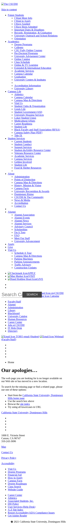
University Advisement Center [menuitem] (29, 56)
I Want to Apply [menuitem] (22, 21)
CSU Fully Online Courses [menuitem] (28, 50)
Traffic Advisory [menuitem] (22, 264)
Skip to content (9, 9)
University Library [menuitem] (23, 88)
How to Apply (15, 477)
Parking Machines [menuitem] (23, 258)
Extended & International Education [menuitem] (32, 68)
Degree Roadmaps (17, 483)
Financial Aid (15, 474)
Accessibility (7, 463)
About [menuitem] (11, 173)
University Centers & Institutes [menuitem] (30, 79)
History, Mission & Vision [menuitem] (27, 185)
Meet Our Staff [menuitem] (22, 238)
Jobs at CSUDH (16, 325)
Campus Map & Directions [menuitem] (28, 100)
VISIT (31, 276)
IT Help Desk (15, 328)
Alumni (12, 304)
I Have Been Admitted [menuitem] (25, 26)
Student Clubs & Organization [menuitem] (29, 106)
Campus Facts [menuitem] (21, 188)
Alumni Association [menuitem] (24, 214)
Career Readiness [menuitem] (23, 123)
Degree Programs (17, 472)
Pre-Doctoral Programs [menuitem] (26, 53)
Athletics (12, 498)
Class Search (14, 486)
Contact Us (7, 452)
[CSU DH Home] (9, 4)
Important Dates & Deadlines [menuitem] (29, 29)
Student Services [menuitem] (16, 138)
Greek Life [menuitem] (20, 109)
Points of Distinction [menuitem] (24, 179)
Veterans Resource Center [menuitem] (27, 153)
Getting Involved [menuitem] (23, 162)
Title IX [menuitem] (18, 135)
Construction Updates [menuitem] (25, 267)
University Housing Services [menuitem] (29, 115)
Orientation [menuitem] (20, 38)
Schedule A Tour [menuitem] (23, 253)
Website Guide (15, 489)
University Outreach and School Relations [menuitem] (36, 35)
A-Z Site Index (15, 509)
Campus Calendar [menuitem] (23, 73)
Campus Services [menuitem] (23, 159)
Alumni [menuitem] (12, 211)
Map (3, 446)
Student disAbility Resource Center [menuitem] (32, 150)
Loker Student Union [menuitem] (25, 117)
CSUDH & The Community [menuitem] (29, 197)
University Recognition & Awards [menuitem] (31, 191)
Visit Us (12, 469)
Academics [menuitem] (13, 41)
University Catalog (17, 316)
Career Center (15, 322)
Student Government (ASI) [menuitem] (28, 112)
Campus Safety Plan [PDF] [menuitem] (28, 132)
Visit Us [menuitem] (18, 103)
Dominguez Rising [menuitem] (24, 194)
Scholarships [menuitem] (20, 229)
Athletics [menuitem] (18, 94)
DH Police (13, 504)
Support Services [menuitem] (23, 147)
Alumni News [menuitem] (21, 220)
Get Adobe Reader (17, 515)
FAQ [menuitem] (17, 235)
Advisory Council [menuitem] (23, 226)
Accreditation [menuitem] (21, 203)
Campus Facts (15, 480)
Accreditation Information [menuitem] (27, 85)
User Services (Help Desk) (21, 506)
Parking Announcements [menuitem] (27, 261)
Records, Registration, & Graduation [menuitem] (33, 32)
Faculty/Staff (14, 301)
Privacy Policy (8, 457)
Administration (15, 307)
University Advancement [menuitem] (27, 241)
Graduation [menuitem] (20, 76)
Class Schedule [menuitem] (22, 62)
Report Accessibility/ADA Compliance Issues (31, 512)
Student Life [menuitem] (20, 126)
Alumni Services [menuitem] (22, 223)
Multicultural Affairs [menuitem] (24, 120)
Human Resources (17, 319)
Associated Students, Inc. (21, 501)
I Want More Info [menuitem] (23, 18)
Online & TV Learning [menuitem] (26, 65)
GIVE (40, 279)
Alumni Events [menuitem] (22, 217)
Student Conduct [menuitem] (23, 144)
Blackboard (14, 313)
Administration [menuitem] (22, 176)
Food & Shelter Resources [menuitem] (27, 167)
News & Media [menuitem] (22, 200)
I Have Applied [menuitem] (22, 24)
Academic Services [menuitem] (24, 71)
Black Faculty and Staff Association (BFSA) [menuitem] (37, 129)
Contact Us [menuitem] (20, 206)
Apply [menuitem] (11, 244)
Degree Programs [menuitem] (23, 44)
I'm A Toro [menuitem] (19, 232)
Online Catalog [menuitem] (22, 59)
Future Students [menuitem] (16, 15)
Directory (13, 331)
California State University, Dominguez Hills (24, 412)
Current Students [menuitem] (23, 141)
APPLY (31, 273)
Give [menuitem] (10, 247)
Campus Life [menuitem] (14, 91)
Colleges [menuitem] (18, 47)
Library (11, 310)
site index (25, 404)
